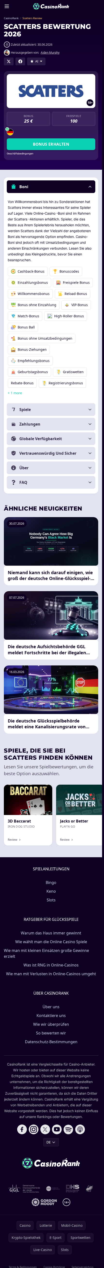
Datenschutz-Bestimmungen (51, 1041)
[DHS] (72, 1188)
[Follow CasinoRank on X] (45, 1129)
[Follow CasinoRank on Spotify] (68, 1129)
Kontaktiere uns (51, 1015)
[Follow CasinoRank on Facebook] (22, 1129)
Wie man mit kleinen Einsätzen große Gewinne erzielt (46, 953)
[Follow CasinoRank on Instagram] (33, 1129)
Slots (51, 900)
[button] (51, 186)
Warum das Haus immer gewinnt (51, 933)
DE (48, 1142)
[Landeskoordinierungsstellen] (89, 1188)
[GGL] (24, 1188)
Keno (51, 891)
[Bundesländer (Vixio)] (53, 1188)
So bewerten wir (51, 1033)
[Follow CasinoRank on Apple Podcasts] (80, 1129)
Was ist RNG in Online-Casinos (51, 965)
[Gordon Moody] (44, 1202)
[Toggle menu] (7, 6)
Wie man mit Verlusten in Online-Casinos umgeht (51, 973)
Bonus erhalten (51, 144)
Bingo (51, 882)
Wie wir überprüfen (51, 1024)
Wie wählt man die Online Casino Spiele (51, 941)
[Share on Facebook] (20, 61)
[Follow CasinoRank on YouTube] (57, 1129)
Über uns (51, 1006)
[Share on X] (9, 61)
